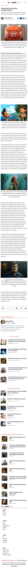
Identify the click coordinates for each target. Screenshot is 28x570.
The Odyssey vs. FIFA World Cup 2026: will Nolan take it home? (16, 453)
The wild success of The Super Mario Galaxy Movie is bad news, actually (18, 477)
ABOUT (4, 511)
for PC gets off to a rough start (17, 349)
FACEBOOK (5, 538)
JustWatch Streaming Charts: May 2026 (17, 461)
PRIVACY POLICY (6, 551)
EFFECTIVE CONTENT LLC (10, 560)
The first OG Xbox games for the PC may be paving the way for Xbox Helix (17, 377)
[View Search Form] (25, 2)
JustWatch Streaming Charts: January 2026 (18, 501)
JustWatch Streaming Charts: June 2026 (17, 358)
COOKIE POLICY (6, 553)
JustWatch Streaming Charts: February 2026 (16, 493)
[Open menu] (3, 2)
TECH (14, 417)
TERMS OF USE (5, 549)
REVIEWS (4, 527)
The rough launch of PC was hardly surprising (17, 340)
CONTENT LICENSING (7, 554)
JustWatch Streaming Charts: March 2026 (17, 485)
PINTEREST (5, 542)
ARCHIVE (4, 513)
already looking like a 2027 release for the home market (17, 368)
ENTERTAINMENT (4, 5)
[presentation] (3, 342)
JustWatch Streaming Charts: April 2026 (17, 469)
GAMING (16, 343)
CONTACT (4, 515)
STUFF (4, 529)
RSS (3, 537)
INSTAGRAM (5, 540)
